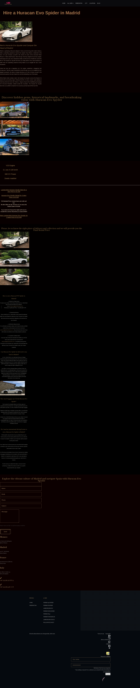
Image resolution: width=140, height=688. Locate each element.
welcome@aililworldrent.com (16, 306)
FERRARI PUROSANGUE (49, 616)
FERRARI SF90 (46, 614)
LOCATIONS (92, 3)
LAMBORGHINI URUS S (49, 619)
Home (63, 3)
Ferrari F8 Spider (48, 605)
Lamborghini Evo (48, 608)
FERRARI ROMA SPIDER (48, 611)
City (86, 3)
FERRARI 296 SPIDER (48, 602)
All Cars (69, 3)
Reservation (79, 3)
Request (108, 674)
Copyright (107, 633)
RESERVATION (33, 605)
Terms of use (100, 633)
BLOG (98, 3)
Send (5, 531)
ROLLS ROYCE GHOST (48, 622)
